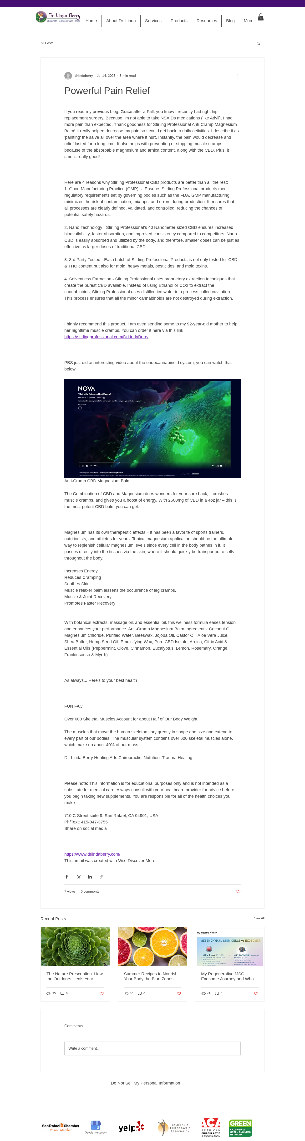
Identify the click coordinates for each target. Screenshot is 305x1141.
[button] (261, 17)
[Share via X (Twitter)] (78, 876)
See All (259, 918)
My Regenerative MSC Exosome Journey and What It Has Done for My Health (228, 976)
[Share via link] (101, 876)
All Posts (47, 43)
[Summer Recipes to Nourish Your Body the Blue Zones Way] (152, 946)
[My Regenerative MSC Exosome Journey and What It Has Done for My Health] (229, 946)
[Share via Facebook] (66, 876)
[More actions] (238, 76)
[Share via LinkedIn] (90, 876)
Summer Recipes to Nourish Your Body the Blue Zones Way (151, 976)
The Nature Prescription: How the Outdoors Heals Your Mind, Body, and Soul (74, 976)
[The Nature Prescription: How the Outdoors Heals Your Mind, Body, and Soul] (75, 946)
